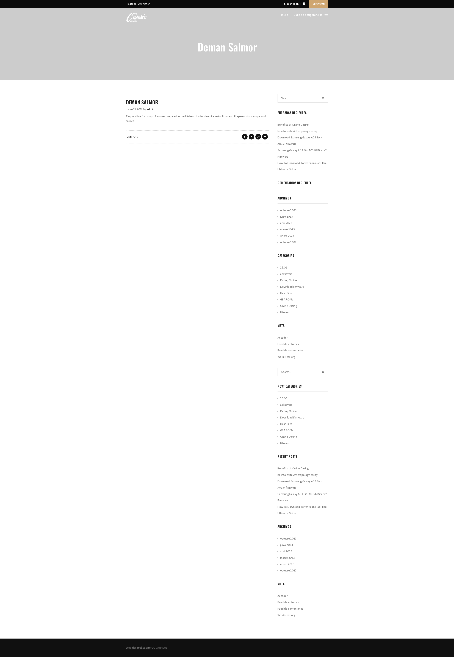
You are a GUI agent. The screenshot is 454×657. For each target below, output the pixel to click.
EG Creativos (159, 647)
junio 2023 (286, 216)
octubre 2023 (288, 210)
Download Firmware (292, 286)
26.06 (283, 267)
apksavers (286, 274)
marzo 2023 (287, 229)
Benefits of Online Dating (293, 124)
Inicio (284, 15)
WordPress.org (286, 356)
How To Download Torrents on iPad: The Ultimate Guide (302, 166)
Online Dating (288, 306)
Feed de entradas (288, 344)
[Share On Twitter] (251, 136)
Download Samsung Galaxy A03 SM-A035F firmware (300, 141)
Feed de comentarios (290, 350)
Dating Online (288, 280)
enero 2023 (287, 235)
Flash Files (286, 293)
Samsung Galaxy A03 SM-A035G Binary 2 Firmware (302, 153)
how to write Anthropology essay (298, 131)
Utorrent (285, 312)
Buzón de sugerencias (308, 15)
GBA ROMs (286, 299)
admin (150, 109)
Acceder (282, 337)
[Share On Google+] (258, 136)
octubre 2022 (288, 242)
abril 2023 (286, 223)
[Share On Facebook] (245, 136)
